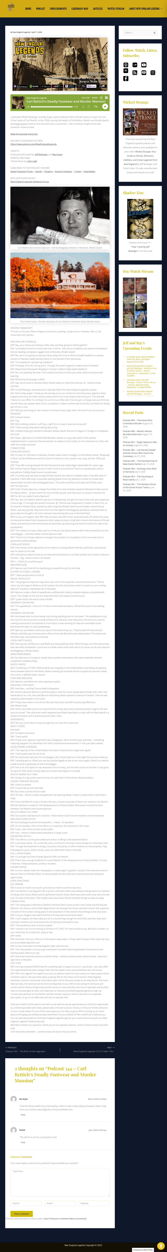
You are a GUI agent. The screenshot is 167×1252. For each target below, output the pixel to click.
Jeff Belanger (41, 154)
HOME (28, 8)
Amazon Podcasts (63, 171)
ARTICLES (98, 8)
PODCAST (40, 8)
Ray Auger (57, 154)
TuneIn (77, 171)
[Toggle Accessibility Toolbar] (161, 1246)
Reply (23, 1115)
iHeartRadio (89, 171)
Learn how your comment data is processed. (65, 1218)
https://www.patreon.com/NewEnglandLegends (33, 144)
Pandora (48, 171)
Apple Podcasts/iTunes (21, 171)
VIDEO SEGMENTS (58, 8)
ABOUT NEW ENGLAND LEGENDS (144, 8)
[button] (145, 9)
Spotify (38, 171)
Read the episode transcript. (24, 134)
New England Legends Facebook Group (29, 181)
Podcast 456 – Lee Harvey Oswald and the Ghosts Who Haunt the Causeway (139, 453)
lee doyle (23, 1099)
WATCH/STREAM (116, 8)
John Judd (32, 161)
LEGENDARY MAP (79, 8)
